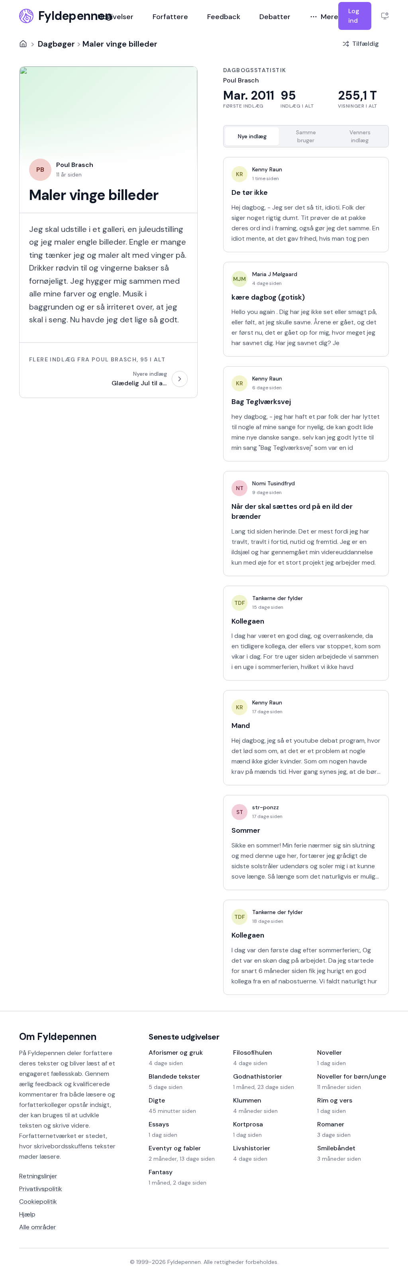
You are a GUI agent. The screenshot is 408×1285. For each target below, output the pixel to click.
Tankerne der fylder (277, 598)
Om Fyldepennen (57, 1036)
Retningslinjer (38, 1176)
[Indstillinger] (385, 16)
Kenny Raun (267, 169)
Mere (329, 17)
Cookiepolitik (38, 1201)
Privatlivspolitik (40, 1189)
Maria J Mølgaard (274, 274)
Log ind (353, 16)
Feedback (223, 17)
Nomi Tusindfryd (273, 483)
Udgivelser (115, 17)
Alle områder (37, 1227)
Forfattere (170, 17)
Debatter (274, 17)
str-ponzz (265, 807)
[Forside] (23, 44)
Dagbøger (56, 44)
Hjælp (27, 1214)
